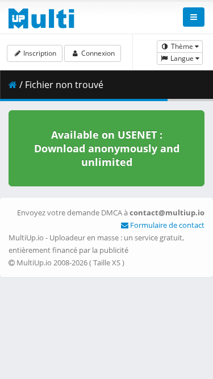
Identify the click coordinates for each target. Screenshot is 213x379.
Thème (182, 46)
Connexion (97, 53)
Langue (182, 58)
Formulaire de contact (166, 225)
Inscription (39, 53)
